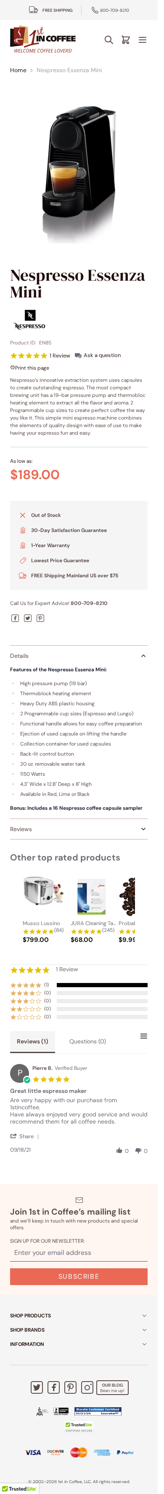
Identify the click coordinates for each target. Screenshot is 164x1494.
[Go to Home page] (43, 39)
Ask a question (102, 355)
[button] (26, 1136)
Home (18, 70)
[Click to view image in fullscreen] (79, 174)
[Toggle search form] (109, 40)
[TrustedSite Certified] (79, 1427)
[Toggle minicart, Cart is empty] (126, 40)
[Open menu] (143, 40)
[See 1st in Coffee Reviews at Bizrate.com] (98, 1411)
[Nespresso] (79, 319)
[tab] (32, 1042)
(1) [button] (46, 985)
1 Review (60, 355)
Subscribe (78, 1276)
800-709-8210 (114, 10)
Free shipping (57, 10)
